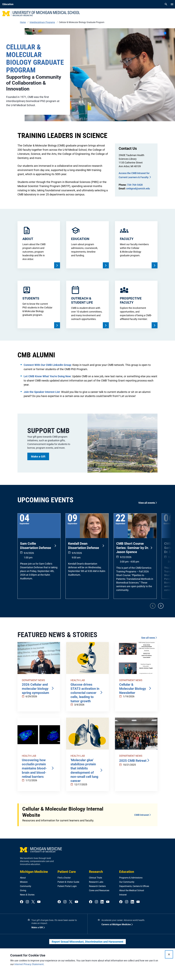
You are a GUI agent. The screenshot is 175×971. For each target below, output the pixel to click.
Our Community (126, 882)
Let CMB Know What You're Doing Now (47, 376)
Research (96, 872)
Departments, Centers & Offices (134, 886)
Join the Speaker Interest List (42, 392)
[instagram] (27, 902)
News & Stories (27, 894)
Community (25, 886)
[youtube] (38, 902)
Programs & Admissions (130, 877)
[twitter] (33, 902)
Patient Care (67, 872)
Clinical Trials (95, 877)
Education (126, 872)
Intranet (123, 894)
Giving (23, 890)
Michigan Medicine (34, 872)
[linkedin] (102, 902)
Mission (24, 882)
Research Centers (97, 886)
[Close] (169, 954)
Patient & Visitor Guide (68, 882)
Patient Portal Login (67, 886)
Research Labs (96, 882)
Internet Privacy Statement (29, 964)
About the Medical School (131, 890)
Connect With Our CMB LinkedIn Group (47, 365)
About (23, 877)
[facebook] (21, 902)
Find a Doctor (64, 877)
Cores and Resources (99, 890)
